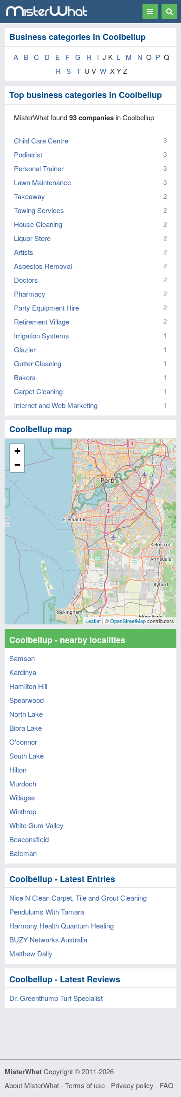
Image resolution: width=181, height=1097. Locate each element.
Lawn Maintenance (42, 182)
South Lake (26, 755)
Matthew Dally (30, 953)
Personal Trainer (39, 168)
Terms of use (85, 1085)
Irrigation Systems (41, 335)
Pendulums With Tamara (46, 911)
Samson (22, 658)
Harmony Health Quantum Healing (61, 925)
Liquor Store (32, 238)
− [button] (17, 465)
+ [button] (17, 451)
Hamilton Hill (28, 686)
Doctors (26, 280)
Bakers (25, 377)
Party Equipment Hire (46, 307)
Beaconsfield (29, 839)
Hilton (17, 769)
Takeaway (29, 196)
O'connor (23, 741)
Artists (23, 252)
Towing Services (39, 210)
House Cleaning (38, 224)
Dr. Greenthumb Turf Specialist (56, 998)
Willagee (22, 797)
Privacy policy (132, 1085)
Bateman (23, 853)
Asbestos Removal (43, 266)
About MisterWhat (32, 1085)
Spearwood (26, 700)
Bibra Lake (25, 728)
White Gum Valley (36, 825)
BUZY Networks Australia (48, 939)
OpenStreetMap (128, 620)
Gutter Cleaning (37, 363)
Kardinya (22, 672)
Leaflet (93, 620)
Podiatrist (28, 154)
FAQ (167, 1085)
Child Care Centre (41, 140)
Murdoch (22, 783)
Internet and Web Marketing (55, 405)
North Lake (26, 714)
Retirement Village (41, 321)
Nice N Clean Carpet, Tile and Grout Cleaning (78, 897)
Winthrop (22, 811)
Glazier (25, 349)
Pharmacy (29, 294)
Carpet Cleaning (38, 391)
